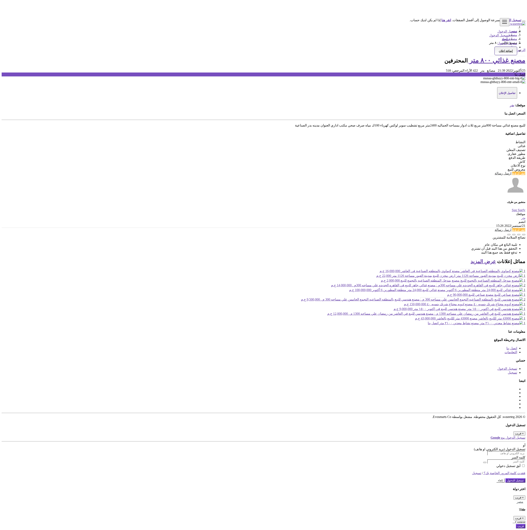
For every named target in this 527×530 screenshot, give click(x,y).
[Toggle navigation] (504, 22)
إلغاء (500, 480)
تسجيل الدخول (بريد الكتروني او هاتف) (499, 449)
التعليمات (511, 352)
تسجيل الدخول (499, 35)
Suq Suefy (518, 210)
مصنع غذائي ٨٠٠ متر (496, 60)
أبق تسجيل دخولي (508, 466)
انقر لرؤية (518, 173)
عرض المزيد (483, 261)
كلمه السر (518, 457)
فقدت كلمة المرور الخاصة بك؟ (504, 473)
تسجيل (512, 372)
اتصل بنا (511, 348)
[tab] (507, 93)
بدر (512, 105)
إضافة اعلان (506, 51)
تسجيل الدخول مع (508, 437)
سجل (505, 39)
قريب (521, 526)
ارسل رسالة (503, 173)
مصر (520, 501)
